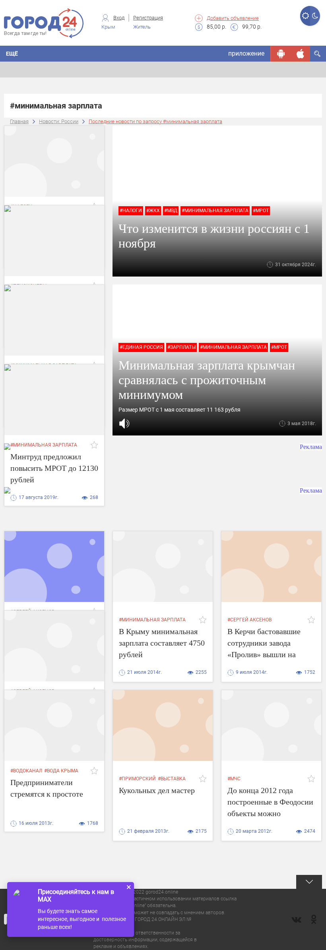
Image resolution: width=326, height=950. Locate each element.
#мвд (170, 210)
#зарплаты (181, 347)
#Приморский (137, 779)
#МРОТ (261, 210)
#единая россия (141, 347)
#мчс (234, 779)
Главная (19, 121)
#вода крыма (61, 771)
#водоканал (26, 771)
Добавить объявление (233, 18)
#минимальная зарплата (215, 210)
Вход (118, 18)
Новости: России (58, 121)
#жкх (153, 210)
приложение (246, 53)
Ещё (12, 53)
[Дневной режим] (305, 16)
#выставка (172, 779)
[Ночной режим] (315, 16)
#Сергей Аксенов (249, 620)
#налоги (131, 210)
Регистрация (148, 18)
